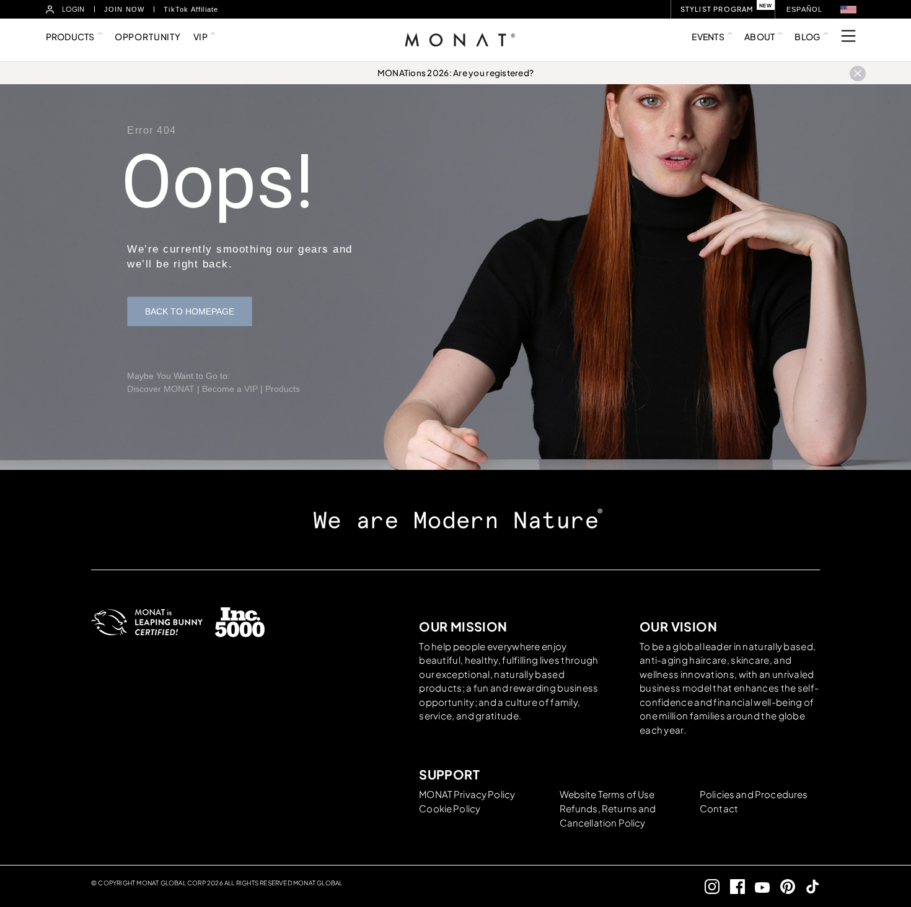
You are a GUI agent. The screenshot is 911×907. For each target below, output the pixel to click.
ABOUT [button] (759, 36)
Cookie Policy (449, 808)
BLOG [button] (807, 36)
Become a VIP (230, 389)
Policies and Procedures (754, 794)
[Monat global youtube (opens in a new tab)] (757, 886)
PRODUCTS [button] (70, 36)
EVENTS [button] (708, 36)
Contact (719, 808)
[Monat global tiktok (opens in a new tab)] (808, 886)
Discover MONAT (161, 389)
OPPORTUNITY (148, 36)
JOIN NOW (124, 9)
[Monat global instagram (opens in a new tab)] (707, 886)
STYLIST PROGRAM (717, 9)
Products (282, 389)
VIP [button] (200, 36)
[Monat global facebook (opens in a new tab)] (732, 886)
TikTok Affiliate (191, 9)
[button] (848, 10)
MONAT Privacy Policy (467, 794)
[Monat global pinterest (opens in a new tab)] (782, 886)
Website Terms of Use (607, 794)
